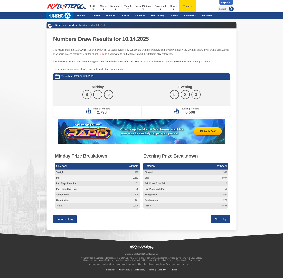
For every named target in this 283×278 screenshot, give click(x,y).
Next (221, 219)
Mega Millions (143, 6)
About (125, 15)
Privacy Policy (124, 270)
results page (67, 61)
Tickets (187, 6)
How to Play (157, 15)
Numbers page (99, 54)
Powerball (160, 6)
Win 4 (103, 6)
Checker (140, 15)
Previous (64, 219)
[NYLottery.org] (67, 6)
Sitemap (174, 270)
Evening (110, 15)
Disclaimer (110, 270)
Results (80, 15)
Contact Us (162, 270)
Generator (189, 15)
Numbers (115, 6)
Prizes (174, 15)
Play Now (208, 131)
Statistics (207, 15)
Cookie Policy (139, 270)
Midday (96, 15)
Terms (151, 270)
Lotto (93, 6)
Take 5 (128, 6)
